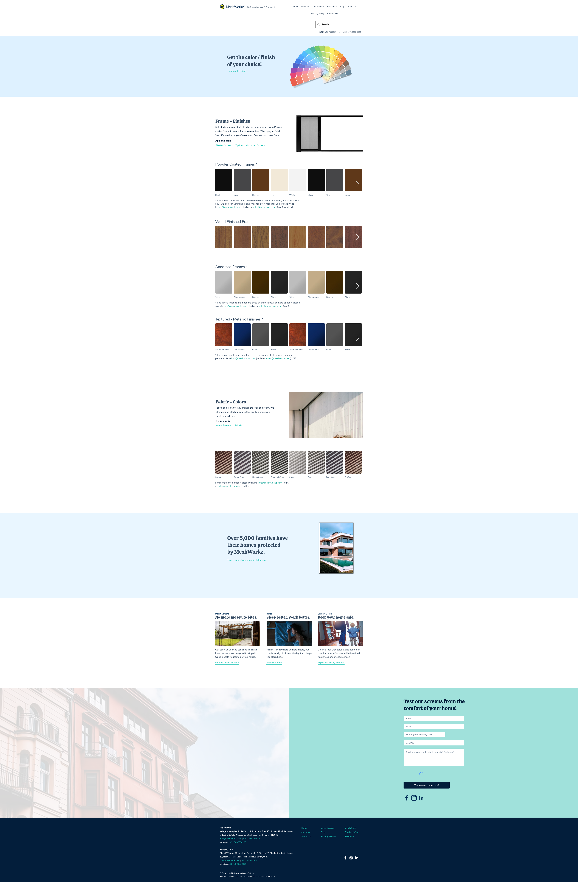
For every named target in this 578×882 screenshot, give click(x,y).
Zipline (238, 145)
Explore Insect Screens (227, 662)
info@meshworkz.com (230, 207)
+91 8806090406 (238, 842)
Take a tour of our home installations (246, 560)
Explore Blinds (274, 662)
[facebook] (407, 798)
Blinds (238, 425)
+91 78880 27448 (332, 32)
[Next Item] (357, 184)
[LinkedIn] (357, 858)
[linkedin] (421, 798)
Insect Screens (223, 425)
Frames (232, 71)
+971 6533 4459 (354, 32)
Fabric (242, 71)
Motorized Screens (256, 145)
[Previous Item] (220, 184)
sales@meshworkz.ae (264, 207)
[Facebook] (345, 858)
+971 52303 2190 (238, 864)
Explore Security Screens (331, 662)
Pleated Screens (224, 145)
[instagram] (414, 798)
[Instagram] (351, 858)
